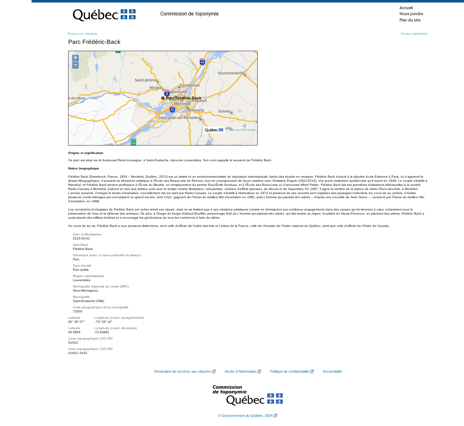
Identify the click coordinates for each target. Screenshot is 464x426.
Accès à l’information (240, 371)
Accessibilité (332, 371)
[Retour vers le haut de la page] (448, 391)
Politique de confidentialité (289, 371)
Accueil (406, 7)
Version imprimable (414, 33)
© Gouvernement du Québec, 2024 (245, 415)
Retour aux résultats (82, 33)
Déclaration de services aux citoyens (182, 371)
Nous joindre (411, 13)
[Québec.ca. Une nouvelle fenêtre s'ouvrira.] (104, 14)
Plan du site (410, 20)
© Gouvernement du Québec (241, 129)
